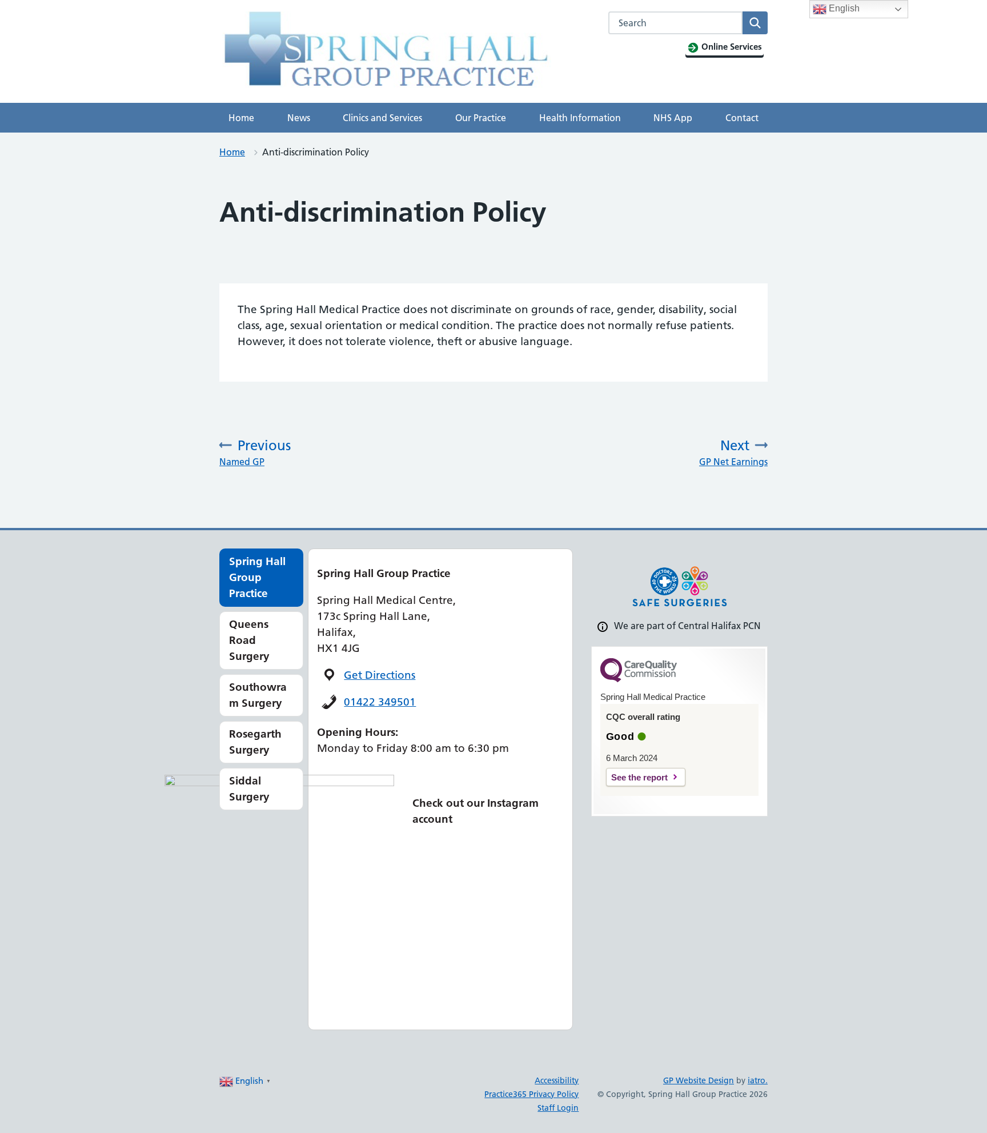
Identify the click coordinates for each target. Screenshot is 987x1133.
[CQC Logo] (638, 679)
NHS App (672, 117)
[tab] (261, 577)
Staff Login (558, 1108)
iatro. (758, 1080)
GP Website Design (698, 1080)
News (298, 117)
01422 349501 (380, 701)
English (843, 8)
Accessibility (557, 1080)
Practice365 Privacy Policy (531, 1094)
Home (241, 117)
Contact (742, 117)
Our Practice (480, 117)
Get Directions (379, 675)
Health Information (580, 117)
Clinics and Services (382, 117)
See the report (639, 777)
